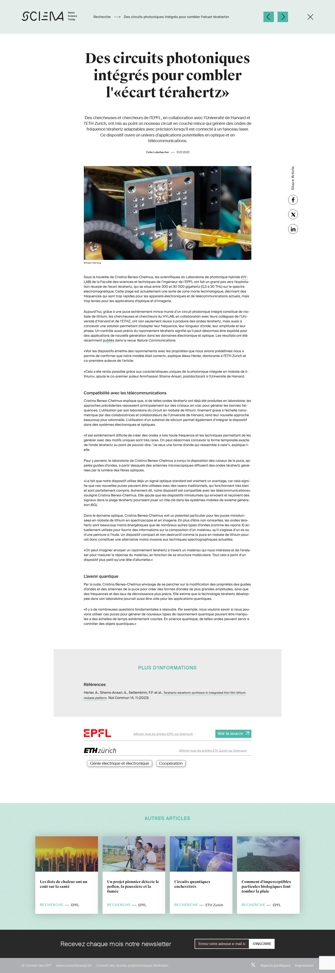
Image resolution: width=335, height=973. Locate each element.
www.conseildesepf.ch (74, 965)
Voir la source (230, 733)
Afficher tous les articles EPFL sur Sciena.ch (163, 734)
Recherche (102, 17)
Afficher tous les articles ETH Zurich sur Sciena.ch (213, 750)
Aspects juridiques (275, 965)
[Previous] (268, 17)
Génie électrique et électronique (119, 763)
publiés (108, 340)
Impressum (304, 965)
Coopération (171, 763)
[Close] (310, 17)
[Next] (283, 17)
